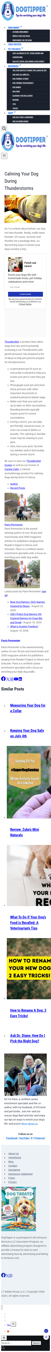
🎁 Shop (10, 1331)
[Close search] (4, 1338)
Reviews (15, 100)
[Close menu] (2, 1307)
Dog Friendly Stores (20, 79)
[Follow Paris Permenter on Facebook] (3, 680)
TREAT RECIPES (14, 44)
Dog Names (16, 87)
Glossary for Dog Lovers (22, 96)
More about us (29, 1123)
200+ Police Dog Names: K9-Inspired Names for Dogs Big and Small (26, 618)
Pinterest (39, 1138)
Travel (15, 108)
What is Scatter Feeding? (24, 626)
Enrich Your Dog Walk (21, 36)
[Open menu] (4, 156)
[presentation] (28, 783)
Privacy (12, 1182)
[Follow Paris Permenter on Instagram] (12, 680)
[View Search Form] (4, 128)
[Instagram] (10, 1276)
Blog (10, 1161)
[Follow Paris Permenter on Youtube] (16, 680)
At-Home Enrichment (20, 32)
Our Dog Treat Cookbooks (22, 117)
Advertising (14, 1157)
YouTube (24, 1138)
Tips (14, 104)
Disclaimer (14, 1169)
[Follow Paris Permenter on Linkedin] (20, 680)
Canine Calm (12, 469)
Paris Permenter (14, 524)
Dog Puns (16, 91)
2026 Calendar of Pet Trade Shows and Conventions (27, 55)
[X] (7, 1276)
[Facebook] (3, 1276)
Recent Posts (17, 488)
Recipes (10, 1320)
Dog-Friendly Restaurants (22, 83)
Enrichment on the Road (22, 40)
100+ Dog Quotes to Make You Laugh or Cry (29, 70)
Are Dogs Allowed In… (21, 75)
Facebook (11, 1138)
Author (14, 483)
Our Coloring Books (20, 121)
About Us (13, 1153)
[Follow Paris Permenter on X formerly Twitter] (8, 680)
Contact (12, 1165)
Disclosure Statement (20, 1174)
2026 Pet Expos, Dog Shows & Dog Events (28, 61)
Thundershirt (12, 341)
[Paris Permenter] (22, 520)
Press (11, 1178)
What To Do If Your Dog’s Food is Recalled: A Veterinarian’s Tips (28, 922)
